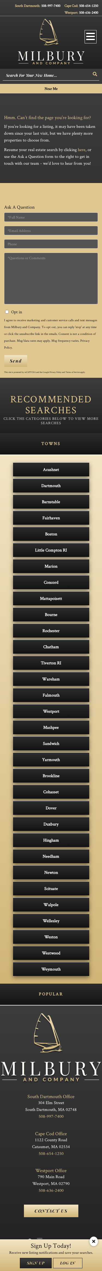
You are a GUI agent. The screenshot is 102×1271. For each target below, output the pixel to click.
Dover (51, 808)
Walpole (51, 904)
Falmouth (51, 695)
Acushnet (51, 469)
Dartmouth (51, 485)
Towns (50, 443)
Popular (51, 994)
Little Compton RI (51, 550)
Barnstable (51, 502)
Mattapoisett (51, 598)
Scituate (51, 888)
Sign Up (36, 1263)
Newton (51, 872)
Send (16, 361)
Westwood (51, 953)
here (81, 149)
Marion (51, 566)
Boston (51, 534)
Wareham (51, 679)
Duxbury (51, 824)
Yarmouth (51, 759)
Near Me (51, 88)
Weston (51, 937)
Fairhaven (51, 518)
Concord (51, 582)
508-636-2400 (88, 12)
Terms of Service (73, 372)
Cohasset (51, 792)
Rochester (51, 630)
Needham (51, 856)
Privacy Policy (55, 372)
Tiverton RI (51, 663)
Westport (51, 711)
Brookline (51, 775)
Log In (67, 1263)
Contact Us (51, 1211)
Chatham (51, 647)
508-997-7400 (50, 5)
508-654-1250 (88, 5)
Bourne (51, 614)
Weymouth (51, 969)
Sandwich (51, 743)
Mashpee (51, 727)
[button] (95, 74)
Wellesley (51, 921)
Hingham (51, 840)
